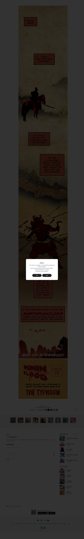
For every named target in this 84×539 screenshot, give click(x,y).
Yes (47, 275)
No (37, 275)
